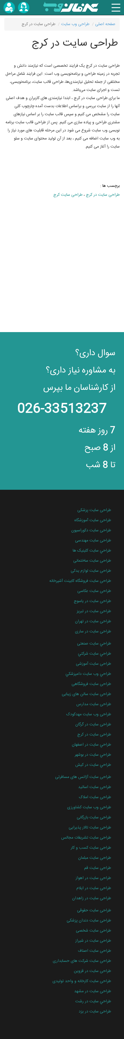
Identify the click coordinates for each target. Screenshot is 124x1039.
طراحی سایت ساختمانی (92, 560)
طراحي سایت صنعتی (94, 643)
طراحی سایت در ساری (93, 631)
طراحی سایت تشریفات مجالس (86, 837)
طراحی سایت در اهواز (93, 878)
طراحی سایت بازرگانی (94, 817)
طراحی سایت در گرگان (93, 724)
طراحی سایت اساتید (94, 787)
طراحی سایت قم (97, 868)
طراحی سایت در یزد (95, 1011)
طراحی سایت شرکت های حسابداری (82, 961)
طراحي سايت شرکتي (94, 653)
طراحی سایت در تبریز (94, 611)
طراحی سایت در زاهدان (91, 898)
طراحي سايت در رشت (93, 1001)
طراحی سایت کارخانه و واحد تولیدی (81, 981)
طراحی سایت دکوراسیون (91, 530)
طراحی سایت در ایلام (93, 888)
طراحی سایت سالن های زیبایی (86, 694)
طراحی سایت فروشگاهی (91, 684)
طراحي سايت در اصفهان (91, 744)
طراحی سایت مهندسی (93, 540)
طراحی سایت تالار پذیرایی (90, 827)
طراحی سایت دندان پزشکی (89, 920)
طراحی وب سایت (75, 24)
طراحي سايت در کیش (93, 764)
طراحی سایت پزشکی (94, 510)
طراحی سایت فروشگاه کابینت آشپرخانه (80, 581)
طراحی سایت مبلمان (94, 857)
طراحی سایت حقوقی (94, 910)
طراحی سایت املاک (95, 797)
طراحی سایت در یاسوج (92, 601)
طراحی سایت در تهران (93, 621)
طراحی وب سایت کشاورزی (89, 807)
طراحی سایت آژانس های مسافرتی (83, 777)
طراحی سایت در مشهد (92, 991)
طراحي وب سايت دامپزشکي (88, 674)
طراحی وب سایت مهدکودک (88, 714)
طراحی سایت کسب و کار (91, 847)
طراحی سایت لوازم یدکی (91, 570)
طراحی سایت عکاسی (94, 591)
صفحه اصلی (105, 24)
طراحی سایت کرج (67, 194)
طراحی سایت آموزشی (93, 663)
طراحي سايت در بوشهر (93, 754)
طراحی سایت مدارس (93, 704)
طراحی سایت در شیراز (93, 940)
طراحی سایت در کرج (103, 194)
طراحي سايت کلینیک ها (92, 550)
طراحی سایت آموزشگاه (92, 520)
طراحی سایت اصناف (94, 950)
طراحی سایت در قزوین (92, 971)
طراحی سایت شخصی (93, 930)
